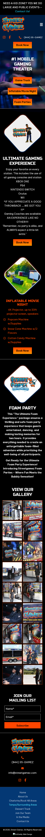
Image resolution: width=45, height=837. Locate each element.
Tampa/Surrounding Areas (23, 804)
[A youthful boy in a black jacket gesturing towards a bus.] (32, 572)
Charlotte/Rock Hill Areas (23, 800)
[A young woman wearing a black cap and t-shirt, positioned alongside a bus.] (12, 592)
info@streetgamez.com (22, 772)
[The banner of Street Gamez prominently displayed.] (32, 510)
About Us (23, 796)
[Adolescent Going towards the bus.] (12, 633)
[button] (4, 37)
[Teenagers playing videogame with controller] (12, 674)
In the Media (22, 817)
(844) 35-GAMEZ (33, 37)
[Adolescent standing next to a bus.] (32, 592)
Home (23, 792)
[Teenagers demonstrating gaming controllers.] (32, 654)
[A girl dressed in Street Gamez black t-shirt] (12, 551)
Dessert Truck (22, 808)
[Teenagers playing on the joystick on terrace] (32, 674)
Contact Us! (22, 11)
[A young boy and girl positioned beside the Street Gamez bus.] (12, 530)
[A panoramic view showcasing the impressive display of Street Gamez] (32, 530)
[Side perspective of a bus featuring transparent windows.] (12, 654)
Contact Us (23, 821)
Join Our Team (22, 813)
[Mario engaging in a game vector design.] (32, 551)
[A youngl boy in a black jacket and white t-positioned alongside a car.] (12, 572)
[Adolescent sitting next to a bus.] (12, 510)
